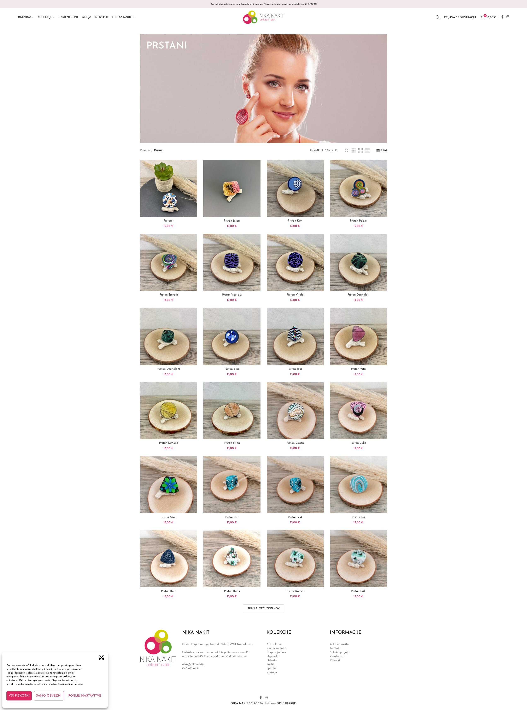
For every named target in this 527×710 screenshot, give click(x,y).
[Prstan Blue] (231, 336)
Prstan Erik (358, 591)
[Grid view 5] (367, 151)
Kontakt (335, 648)
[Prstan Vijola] (295, 262)
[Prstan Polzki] (358, 188)
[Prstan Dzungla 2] (168, 336)
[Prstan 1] (168, 188)
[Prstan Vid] (295, 484)
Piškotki (335, 660)
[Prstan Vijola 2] (231, 262)
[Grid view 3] (354, 151)
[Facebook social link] (502, 17)
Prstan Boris (232, 591)
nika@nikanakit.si (193, 664)
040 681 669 (190, 668)
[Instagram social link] (508, 17)
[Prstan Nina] (168, 484)
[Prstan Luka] (358, 410)
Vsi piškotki (19, 695)
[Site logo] (263, 16)
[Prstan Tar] (231, 484)
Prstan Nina (168, 517)
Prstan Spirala (168, 294)
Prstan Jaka (295, 369)
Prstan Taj (358, 517)
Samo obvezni (49, 695)
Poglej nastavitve (84, 695)
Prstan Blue (231, 369)
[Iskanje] (438, 17)
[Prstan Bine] (168, 558)
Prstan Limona (168, 443)
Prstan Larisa (295, 443)
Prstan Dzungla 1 (358, 294)
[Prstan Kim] (295, 188)
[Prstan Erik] (358, 558)
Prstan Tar (232, 517)
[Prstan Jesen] (231, 188)
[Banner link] (263, 88)
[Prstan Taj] (358, 484)
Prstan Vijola (295, 294)
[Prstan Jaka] (295, 336)
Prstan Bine (168, 591)
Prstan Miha (232, 443)
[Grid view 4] (360, 151)
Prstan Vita (358, 369)
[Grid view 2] (347, 151)
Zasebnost (337, 656)
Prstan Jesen (232, 220)
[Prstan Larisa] (295, 410)
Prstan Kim (295, 220)
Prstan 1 (169, 220)
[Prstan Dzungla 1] (358, 262)
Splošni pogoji (339, 652)
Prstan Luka (358, 443)
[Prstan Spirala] (168, 262)
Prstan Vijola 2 (232, 294)
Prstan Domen (295, 591)
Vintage (272, 672)
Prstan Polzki (358, 220)
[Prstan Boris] (231, 558)
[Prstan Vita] (358, 336)
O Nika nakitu (339, 644)
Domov (145, 150)
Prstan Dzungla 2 (168, 369)
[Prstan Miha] (231, 410)
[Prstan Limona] (168, 410)
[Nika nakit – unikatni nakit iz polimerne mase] (158, 648)
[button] (101, 657)
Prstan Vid (295, 517)
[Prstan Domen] (295, 558)
